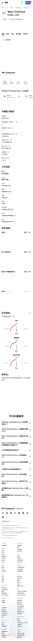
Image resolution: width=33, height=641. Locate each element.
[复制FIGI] (14, 221)
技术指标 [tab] (18, 34)
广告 (18, 631)
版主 (3, 617)
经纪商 (19, 558)
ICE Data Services (13, 525)
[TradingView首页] (6, 3)
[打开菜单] (2, 2)
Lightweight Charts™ (22, 622)
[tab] (25, 232)
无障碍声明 (20, 608)
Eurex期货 (20, 569)
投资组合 (4, 587)
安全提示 (19, 610)
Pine (3, 562)
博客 (18, 580)
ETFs (3, 552)
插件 (18, 619)
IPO (3, 582)
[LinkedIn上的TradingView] (19, 513)
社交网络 (4, 607)
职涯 (18, 584)
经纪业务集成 (20, 633)
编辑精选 (4, 626)
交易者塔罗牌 (20, 593)
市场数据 (19, 549)
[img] (21, 19)
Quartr (13, 535)
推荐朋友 (4, 611)
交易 (3, 622)
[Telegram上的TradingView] (23, 513)
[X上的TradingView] (3, 513)
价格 (18, 547)
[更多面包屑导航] (7, 7)
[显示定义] (5, 116)
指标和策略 (5, 631)
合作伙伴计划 (20, 635)
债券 (3, 554)
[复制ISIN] (14, 215)
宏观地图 (4, 593)
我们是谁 (19, 576)
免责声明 (19, 602)
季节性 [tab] (25, 34)
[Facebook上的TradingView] (7, 513)
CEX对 (3, 558)
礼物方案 (19, 551)
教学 (3, 624)
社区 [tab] (12, 34)
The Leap (19, 562)
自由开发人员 (5, 635)
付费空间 (4, 637)
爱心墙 (3, 609)
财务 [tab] (7, 34)
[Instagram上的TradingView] (15, 513)
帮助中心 (19, 582)
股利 (3, 580)
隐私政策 (19, 604)
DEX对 (3, 560)
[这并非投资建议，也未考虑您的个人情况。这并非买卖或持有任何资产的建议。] (13, 316)
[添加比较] (19, 96)
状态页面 (19, 613)
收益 (3, 578)
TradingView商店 (21, 591)
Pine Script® (5, 595)
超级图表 (4, 545)
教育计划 (19, 637)
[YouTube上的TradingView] (11, 513)
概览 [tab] (3, 34)
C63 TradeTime (21, 595)
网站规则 (4, 615)
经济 (3, 576)
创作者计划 (5, 613)
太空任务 (19, 578)
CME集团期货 (20, 567)
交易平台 (19, 626)
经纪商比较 (20, 560)
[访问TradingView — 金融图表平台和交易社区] (8, 73)
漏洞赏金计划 (20, 611)
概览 (18, 556)
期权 (3, 591)
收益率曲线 (5, 589)
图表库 (19, 621)
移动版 (3, 600)
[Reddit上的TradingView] (3, 517)
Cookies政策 (20, 606)
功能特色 (19, 545)
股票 (3, 550)
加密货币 (4, 556)
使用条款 (19, 600)
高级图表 (19, 624)
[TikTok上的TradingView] (27, 513)
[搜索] (22, 2)
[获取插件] (29, 313)
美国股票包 (20, 571)
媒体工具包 (20, 586)
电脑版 (3, 602)
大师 (3, 633)
